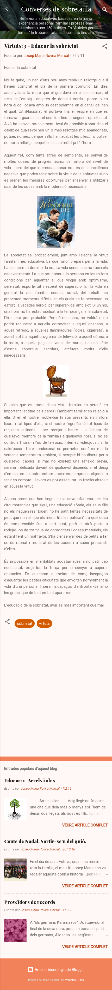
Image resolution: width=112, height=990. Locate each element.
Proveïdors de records (29, 902)
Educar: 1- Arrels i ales (29, 780)
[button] (105, 47)
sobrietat (24, 623)
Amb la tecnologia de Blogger (59, 969)
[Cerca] (105, 11)
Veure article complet (85, 825)
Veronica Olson (74, 980)
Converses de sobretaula (56, 9)
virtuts (44, 623)
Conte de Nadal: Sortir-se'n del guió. (45, 841)
